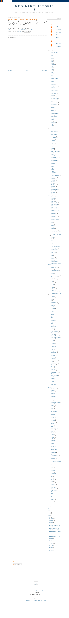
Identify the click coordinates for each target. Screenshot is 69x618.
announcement (54, 89)
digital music (53, 205)
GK (56, 24)
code (52, 152)
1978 (52, 60)
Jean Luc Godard (54, 303)
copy (52, 168)
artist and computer (55, 113)
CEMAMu (53, 143)
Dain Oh (52, 183)
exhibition (53, 228)
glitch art (52, 257)
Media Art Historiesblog (55, 337)
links (52, 317)
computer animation (55, 157)
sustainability (53, 452)
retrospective (53, 422)
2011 (52, 73)
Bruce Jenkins (54, 131)
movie (52, 349)
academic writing (54, 78)
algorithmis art (54, 83)
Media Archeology (54, 332)
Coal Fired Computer (55, 151)
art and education (54, 102)
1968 (52, 55)
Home (27, 70)
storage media (54, 450)
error (12, 33)
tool (51, 475)
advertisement (54, 79)
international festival (55, 291)
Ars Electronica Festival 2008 (54, 536)
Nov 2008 (51, 520)
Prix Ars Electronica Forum (54, 534)
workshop (53, 499)
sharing (52, 441)
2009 (52, 70)
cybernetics (53, 180)
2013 (49, 508)
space (52, 447)
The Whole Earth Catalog (56, 461)
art (51, 101)
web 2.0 (52, 494)
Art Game (53, 107)
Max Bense (53, 328)
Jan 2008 (51, 550)
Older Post (44, 70)
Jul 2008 (51, 540)
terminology (53, 460)
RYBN (52, 431)
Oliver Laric (53, 366)
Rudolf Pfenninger (54, 428)
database (53, 190)
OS (51, 373)
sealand (52, 438)
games (52, 251)
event (52, 227)
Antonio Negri (53, 93)
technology (53, 458)
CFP (52, 145)
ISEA (52, 299)
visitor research (54, 488)
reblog (52, 409)
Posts (16, 561)
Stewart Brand (54, 449)
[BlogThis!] (26, 32)
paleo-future (53, 376)
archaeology (53, 96)
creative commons (54, 174)
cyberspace (53, 181)
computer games (54, 160)
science (52, 434)
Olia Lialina (53, 364)
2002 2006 (53, 64)
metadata (53, 343)
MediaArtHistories (34, 7)
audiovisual (53, 119)
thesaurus (53, 465)
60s (51, 76)
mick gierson (53, 346)
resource (52, 419)
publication (53, 405)
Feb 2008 (51, 549)
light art (52, 314)
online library (53, 369)
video (52, 481)
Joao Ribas (53, 305)
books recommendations (56, 127)
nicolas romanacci (59, 43)
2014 (49, 506)
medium (20, 33)
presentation (53, 396)
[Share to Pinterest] (30, 32)
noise (52, 361)
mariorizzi (57, 41)
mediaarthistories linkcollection (36, 600)
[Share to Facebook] (28, 32)
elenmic (57, 35)
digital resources (54, 207)
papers (52, 378)
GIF (51, 254)
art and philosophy (54, 104)
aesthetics (53, 81)
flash (52, 241)
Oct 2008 (51, 522)
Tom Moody (53, 473)
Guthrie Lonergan (54, 267)
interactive (53, 290)
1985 (52, 63)
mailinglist (53, 325)
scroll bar (53, 437)
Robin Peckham (59, 32)
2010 (52, 72)
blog (52, 124)
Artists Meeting (54, 116)
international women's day (56, 293)
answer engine (54, 90)
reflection (53, 414)
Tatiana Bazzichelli (54, 455)
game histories (54, 249)
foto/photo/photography (55, 246)
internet (52, 296)
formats (52, 244)
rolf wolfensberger (59, 45)
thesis (52, 467)
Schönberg (53, 432)
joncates (57, 37)
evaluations (53, 225)
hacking (52, 269)
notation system (54, 363)
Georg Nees (53, 252)
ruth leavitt (53, 429)
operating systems (54, 372)
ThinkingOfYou (54, 469)
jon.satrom (53, 308)
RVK (57, 31)
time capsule (53, 470)
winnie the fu (58, 46)
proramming (53, 403)
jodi (51, 306)
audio (52, 118)
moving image (53, 350)
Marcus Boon (53, 326)
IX (51, 300)
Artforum (52, 110)
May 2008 (51, 543)
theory (52, 464)
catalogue (53, 140)
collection (53, 154)
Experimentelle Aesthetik (56, 231)
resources (53, 420)
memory (24, 33)
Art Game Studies (54, 108)
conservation (53, 164)
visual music (53, 490)
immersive (53, 282)
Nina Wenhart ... (59, 29)
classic (52, 149)
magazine (53, 320)
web (52, 493)
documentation (54, 213)
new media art (53, 358)
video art (52, 482)
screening (53, 435)
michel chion (53, 344)
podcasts (53, 393)
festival (52, 237)
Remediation (29, 33)
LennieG (57, 27)
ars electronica (54, 99)
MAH (52, 323)
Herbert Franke (54, 272)
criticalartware (53, 177)
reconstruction (54, 411)
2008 (52, 69)
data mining (53, 187)
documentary (53, 211)
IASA (52, 281)
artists (52, 114)
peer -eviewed (53, 384)
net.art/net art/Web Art (55, 354)
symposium (53, 454)
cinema (52, 148)
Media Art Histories (54, 335)
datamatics (53, 192)
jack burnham (53, 302)
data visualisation (54, 189)
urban (52, 478)
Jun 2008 (51, 542)
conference (53, 163)
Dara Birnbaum (54, 184)
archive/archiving (54, 98)
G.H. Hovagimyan (54, 248)
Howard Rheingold (54, 276)
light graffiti (53, 316)
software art (53, 446)
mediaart (52, 338)
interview (52, 297)
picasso (52, 390)
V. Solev (52, 479)
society (52, 443)
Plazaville (53, 391)
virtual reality (53, 487)
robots (52, 426)
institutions (53, 288)
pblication (53, 382)
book (52, 125)
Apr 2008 (51, 545)
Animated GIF (53, 87)
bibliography (53, 122)
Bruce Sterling (54, 134)
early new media (54, 216)
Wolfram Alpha (54, 497)
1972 (52, 58)
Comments (17, 564)
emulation (53, 221)
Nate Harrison (53, 352)
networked (53, 357)
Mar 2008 (51, 547)
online (52, 367)
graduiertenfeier (54, 261)
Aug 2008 (51, 538)
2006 (52, 66)
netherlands (53, 355)
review (52, 423)
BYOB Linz (53, 136)
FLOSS (52, 243)
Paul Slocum (53, 381)
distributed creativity (55, 210)
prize (52, 400)
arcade (52, 95)
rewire (52, 425)
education (53, 217)
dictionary (53, 198)
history (52, 273)
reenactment (53, 412)
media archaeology (54, 331)
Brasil (52, 129)
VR (51, 491)
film (51, 238)
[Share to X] (27, 32)
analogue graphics (54, 86)
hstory (52, 278)
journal (52, 309)
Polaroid (52, 394)
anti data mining (54, 92)
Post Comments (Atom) (17, 72)
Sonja (57, 34)
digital (52, 199)
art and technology (54, 105)
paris (52, 379)
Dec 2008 (51, 518)
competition (53, 155)
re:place (52, 408)
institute (52, 287)
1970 (52, 57)
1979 (52, 61)
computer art (53, 158)
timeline (52, 472)
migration (53, 347)
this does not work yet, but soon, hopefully (36, 590)
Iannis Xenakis (54, 279)
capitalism (53, 139)
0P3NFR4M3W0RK (54, 52)
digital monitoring (54, 204)
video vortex (53, 484)
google (52, 260)
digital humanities (54, 202)
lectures (52, 312)
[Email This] (24, 32)
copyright (53, 171)
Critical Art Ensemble (55, 175)
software (52, 444)
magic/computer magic (55, 322)
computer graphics (54, 161)
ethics (52, 224)
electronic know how (55, 219)
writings (52, 501)
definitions (53, 196)
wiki (51, 496)
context (52, 166)
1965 (52, 54)
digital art (53, 201)
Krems (52, 311)
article (52, 111)
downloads (53, 214)
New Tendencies (54, 360)
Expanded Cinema (54, 230)
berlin (52, 121)
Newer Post (10, 70)
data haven (53, 186)
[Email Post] (23, 31)
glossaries (53, 258)
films (52, 240)
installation (53, 285)
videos (52, 485)
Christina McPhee (54, 146)
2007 (52, 67)
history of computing (55, 275)
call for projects (54, 137)
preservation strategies (55, 397)
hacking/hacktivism (55, 270)
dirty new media (54, 208)
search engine (53, 440)
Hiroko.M (57, 26)
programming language (55, 402)
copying (52, 169)
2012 (52, 75)
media (52, 329)
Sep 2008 (51, 524)
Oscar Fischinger (54, 375)
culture (52, 178)
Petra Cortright (54, 388)
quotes (52, 406)
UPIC (52, 476)
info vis (52, 284)
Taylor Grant (53, 457)
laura (57, 38)
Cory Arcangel (53, 172)
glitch (52, 255)
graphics (52, 266)
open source (53, 370)
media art (16, 33)
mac (52, 319)
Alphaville (53, 84)
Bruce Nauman (54, 132)
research (52, 417)
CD (51, 142)
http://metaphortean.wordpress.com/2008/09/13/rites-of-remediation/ (21, 29)
